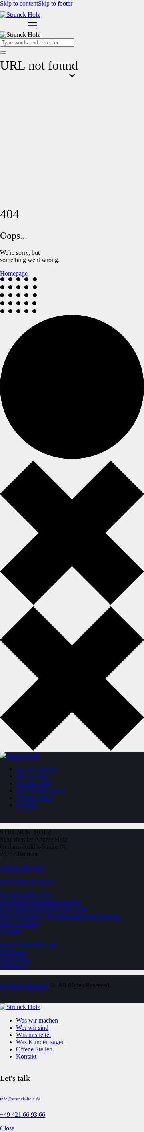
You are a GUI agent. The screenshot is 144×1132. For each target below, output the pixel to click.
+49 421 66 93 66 (22, 867)
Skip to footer (55, 3)
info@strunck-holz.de (27, 881)
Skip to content (19, 3)
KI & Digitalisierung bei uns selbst (43, 909)
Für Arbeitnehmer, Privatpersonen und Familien (60, 916)
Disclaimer (13, 951)
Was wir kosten (19, 923)
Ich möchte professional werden (40, 901)
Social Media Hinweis (28, 944)
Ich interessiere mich (26, 894)
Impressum (14, 966)
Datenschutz (15, 958)
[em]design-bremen (24, 985)
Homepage (14, 273)
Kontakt (10, 930)
